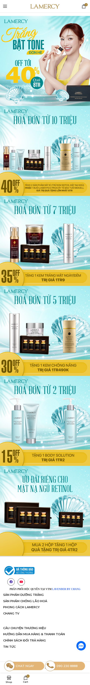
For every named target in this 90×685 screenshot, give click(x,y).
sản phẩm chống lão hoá (25, 601)
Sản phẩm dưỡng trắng (23, 595)
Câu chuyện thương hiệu (24, 628)
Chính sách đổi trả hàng (24, 640)
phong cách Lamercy (21, 607)
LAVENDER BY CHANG (66, 589)
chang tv (11, 613)
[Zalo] (81, 645)
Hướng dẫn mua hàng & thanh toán (34, 634)
